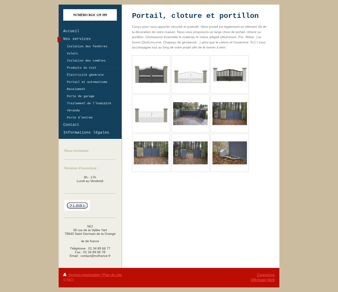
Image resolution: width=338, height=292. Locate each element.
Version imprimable (84, 275)
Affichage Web (263, 280)
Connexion (266, 275)
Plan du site (112, 275)
